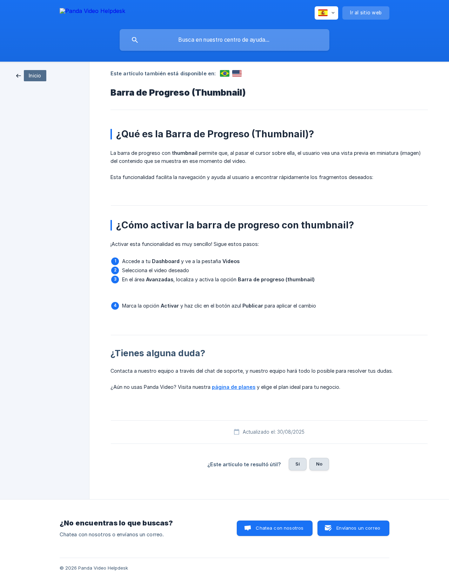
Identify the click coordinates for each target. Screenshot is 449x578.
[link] (31, 75)
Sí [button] (297, 464)
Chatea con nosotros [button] (279, 528)
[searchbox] (224, 40)
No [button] (319, 464)
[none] (92, 12)
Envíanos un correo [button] (358, 528)
